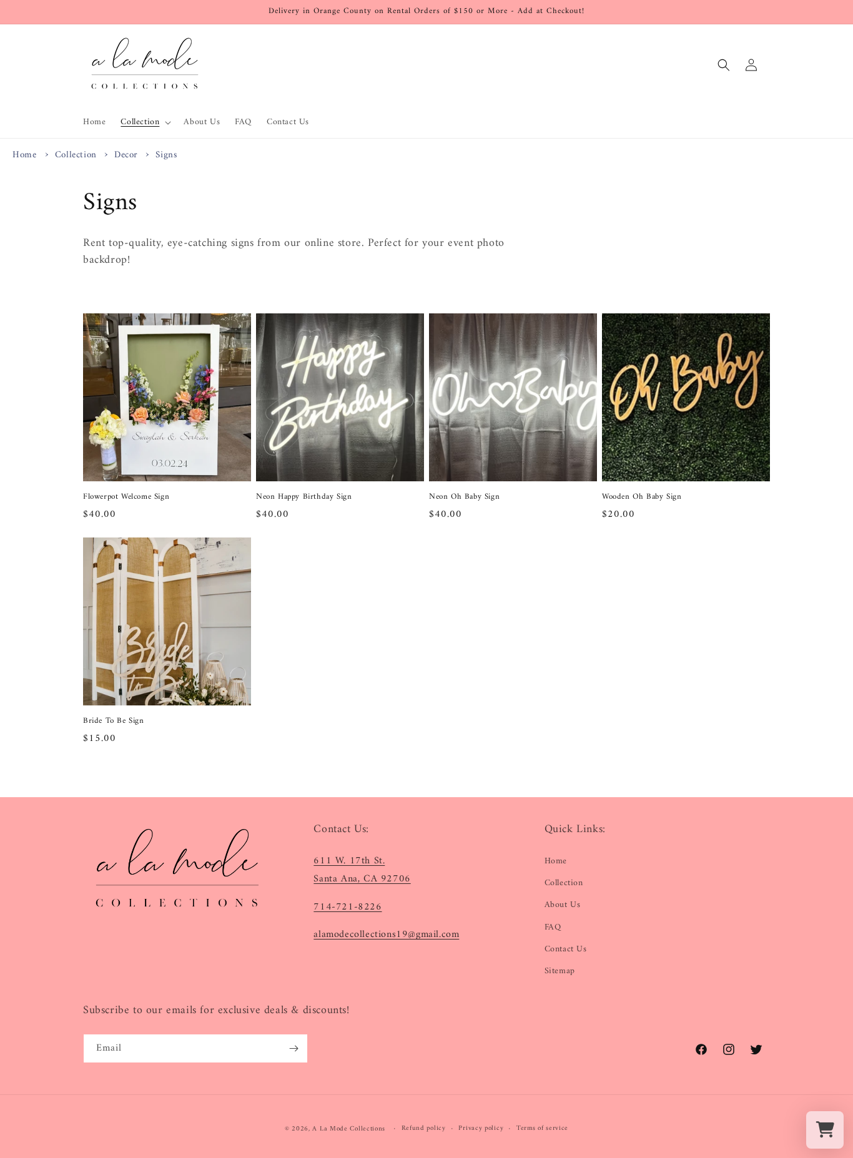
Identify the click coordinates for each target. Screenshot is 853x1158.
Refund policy (424, 1128)
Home (24, 155)
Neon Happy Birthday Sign (304, 497)
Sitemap (560, 971)
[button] (144, 122)
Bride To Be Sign (113, 721)
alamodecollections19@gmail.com (386, 934)
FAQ (553, 927)
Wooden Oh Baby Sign (641, 497)
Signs (166, 155)
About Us (563, 905)
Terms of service (542, 1128)
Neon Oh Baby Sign (464, 497)
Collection (77, 155)
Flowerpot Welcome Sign (126, 497)
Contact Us (566, 949)
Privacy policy (480, 1128)
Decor (127, 155)
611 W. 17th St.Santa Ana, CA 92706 (361, 870)
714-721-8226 (347, 907)
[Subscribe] (293, 1048)
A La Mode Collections (348, 1129)
